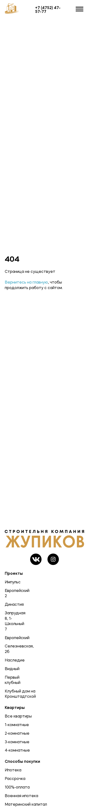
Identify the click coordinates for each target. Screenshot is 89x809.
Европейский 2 (12, 593)
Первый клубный (12, 680)
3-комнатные (17, 741)
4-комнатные (17, 750)
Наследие (12, 660)
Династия (12, 604)
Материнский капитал (26, 804)
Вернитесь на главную (26, 282)
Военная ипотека (21, 795)
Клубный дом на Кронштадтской (12, 694)
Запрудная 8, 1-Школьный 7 (12, 621)
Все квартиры (18, 716)
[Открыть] (79, 9)
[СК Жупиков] (13, 9)
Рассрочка (15, 778)
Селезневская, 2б (12, 649)
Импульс (12, 582)
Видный (12, 668)
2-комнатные (17, 733)
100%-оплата (17, 787)
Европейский (12, 637)
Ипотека (13, 770)
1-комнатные (17, 724)
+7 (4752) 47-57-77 (48, 9)
